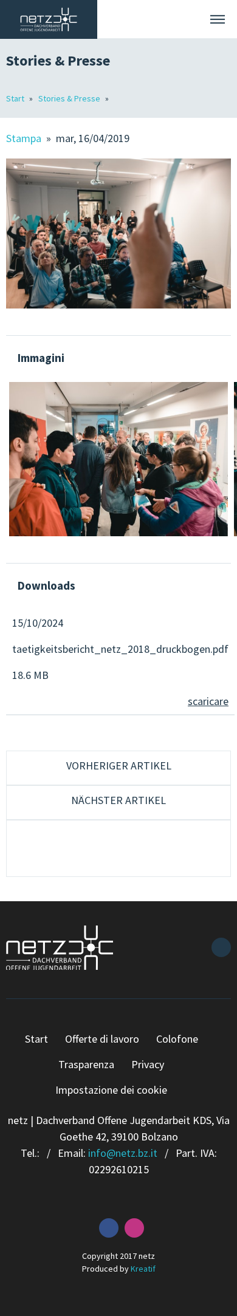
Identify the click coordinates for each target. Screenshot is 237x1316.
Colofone (177, 1039)
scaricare (208, 701)
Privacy (147, 1064)
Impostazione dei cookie (111, 1090)
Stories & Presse (70, 98)
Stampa (25, 138)
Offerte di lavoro (102, 1039)
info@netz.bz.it (122, 1153)
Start (16, 98)
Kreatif (143, 1268)
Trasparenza (86, 1064)
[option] (118, 459)
